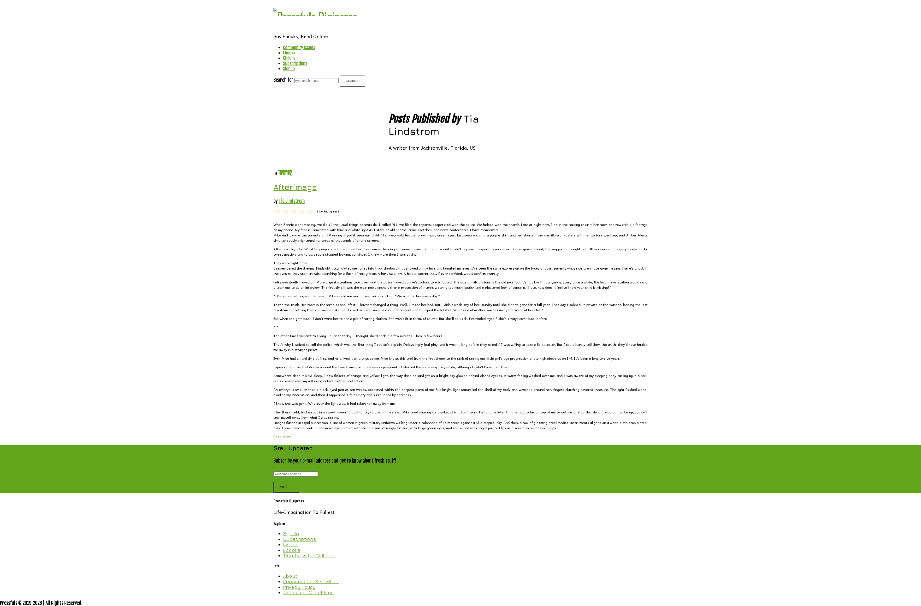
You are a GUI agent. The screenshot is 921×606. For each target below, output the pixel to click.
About (290, 576)
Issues (290, 544)
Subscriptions (295, 63)
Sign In (289, 68)
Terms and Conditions (308, 592)
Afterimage (295, 187)
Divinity (285, 173)
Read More (282, 436)
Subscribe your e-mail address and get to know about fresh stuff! (334, 461)
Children (290, 58)
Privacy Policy (299, 587)
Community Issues (299, 47)
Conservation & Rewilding (312, 581)
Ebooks (289, 52)
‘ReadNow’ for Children (309, 555)
